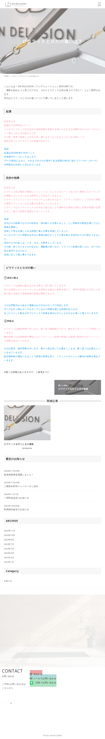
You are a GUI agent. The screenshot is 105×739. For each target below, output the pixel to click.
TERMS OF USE (96, 715)
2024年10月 (9, 535)
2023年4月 (9, 553)
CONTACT (87, 711)
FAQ (85, 715)
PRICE (70, 715)
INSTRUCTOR (59, 715)
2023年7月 (9, 548)
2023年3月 (9, 557)
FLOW (78, 715)
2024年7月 (9, 544)
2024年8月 (9, 539)
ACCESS (76, 711)
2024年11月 (9, 530)
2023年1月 (9, 562)
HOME (67, 711)
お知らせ (8, 581)
